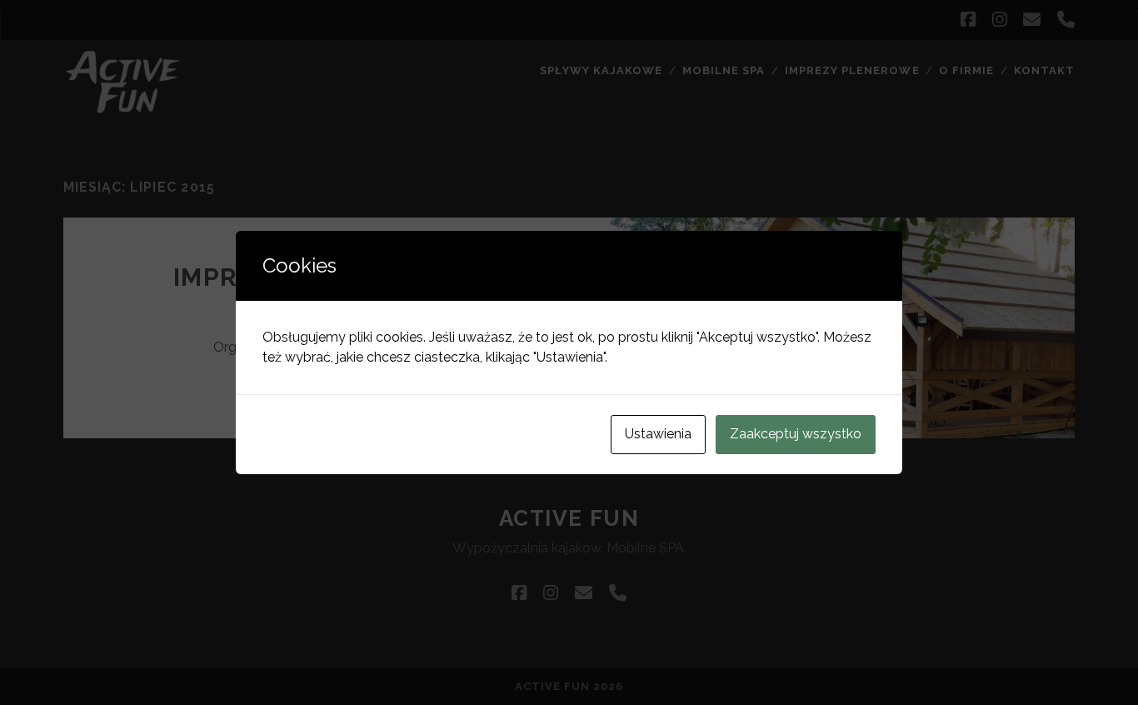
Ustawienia (658, 434)
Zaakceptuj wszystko (795, 434)
